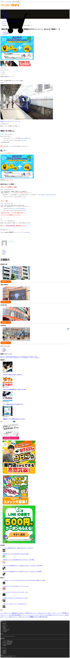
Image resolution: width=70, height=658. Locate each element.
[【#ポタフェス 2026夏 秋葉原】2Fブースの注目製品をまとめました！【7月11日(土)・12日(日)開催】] (4, 574)
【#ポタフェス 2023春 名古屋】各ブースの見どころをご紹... (14, 389)
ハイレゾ (38, 615)
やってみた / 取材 (6, 15)
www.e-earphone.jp (11, 242)
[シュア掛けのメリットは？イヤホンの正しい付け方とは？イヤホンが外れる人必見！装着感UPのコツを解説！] (4, 583)
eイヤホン (21, 613)
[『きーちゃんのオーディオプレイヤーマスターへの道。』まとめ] (4, 594)
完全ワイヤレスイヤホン (24, 616)
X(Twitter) (4, 650)
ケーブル (27, 615)
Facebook (4, 349)
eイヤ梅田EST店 (27, 613)
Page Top (2, 654)
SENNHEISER (40, 613)
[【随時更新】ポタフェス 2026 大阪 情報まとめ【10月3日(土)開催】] (4, 556)
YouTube (4, 652)
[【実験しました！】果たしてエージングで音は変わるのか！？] (4, 606)
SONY (49, 613)
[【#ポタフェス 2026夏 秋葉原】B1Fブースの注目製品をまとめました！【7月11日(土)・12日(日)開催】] (4, 568)
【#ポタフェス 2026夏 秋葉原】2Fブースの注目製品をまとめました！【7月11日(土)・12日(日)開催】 (22, 571)
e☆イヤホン (5, 34)
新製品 (4, 13)
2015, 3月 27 (23, 196)
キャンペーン (5, 12)
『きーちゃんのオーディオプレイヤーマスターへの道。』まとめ (15, 592)
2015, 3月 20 (23, 140)
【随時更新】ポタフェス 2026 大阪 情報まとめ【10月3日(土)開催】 (16, 553)
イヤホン (65, 613)
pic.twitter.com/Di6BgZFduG (21, 208)
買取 (43, 616)
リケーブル (59, 615)
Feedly (4, 351)
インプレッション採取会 (8, 615)
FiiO (31, 613)
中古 (10, 616)
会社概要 (4, 645)
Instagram (4, 350)
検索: (1, 421)
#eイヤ (14, 208)
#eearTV (1, 613)
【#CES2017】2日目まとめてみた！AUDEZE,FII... (12, 374)
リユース (63, 615)
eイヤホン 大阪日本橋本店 (8, 641)
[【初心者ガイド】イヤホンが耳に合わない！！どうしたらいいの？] (4, 588)
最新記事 (4, 10)
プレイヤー (42, 615)
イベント (4, 11)
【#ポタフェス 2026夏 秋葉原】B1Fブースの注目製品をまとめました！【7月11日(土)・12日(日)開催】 (22, 565)
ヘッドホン (48, 615)
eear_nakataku (27, 232)
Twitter (4, 348)
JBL (34, 613)
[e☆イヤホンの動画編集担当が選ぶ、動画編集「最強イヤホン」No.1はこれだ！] (4, 550)
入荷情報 (4, 14)
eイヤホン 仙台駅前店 (7, 644)
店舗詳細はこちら (6, 281)
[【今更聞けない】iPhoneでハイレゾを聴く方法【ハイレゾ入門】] (4, 600)
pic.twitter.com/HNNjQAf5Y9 (25, 138)
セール (34, 615)
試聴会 (40, 616)
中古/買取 (4, 18)
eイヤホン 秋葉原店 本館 (7, 640)
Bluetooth (14, 613)
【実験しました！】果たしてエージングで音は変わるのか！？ (15, 603)
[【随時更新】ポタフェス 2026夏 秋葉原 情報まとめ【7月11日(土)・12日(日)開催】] (4, 562)
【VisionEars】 (10, 225)
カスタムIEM (16, 615)
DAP (18, 613)
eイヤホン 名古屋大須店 (7, 643)
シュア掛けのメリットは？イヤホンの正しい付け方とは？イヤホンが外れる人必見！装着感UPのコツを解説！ (24, 580)
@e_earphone (6, 189)
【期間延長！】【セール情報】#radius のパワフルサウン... (14, 418)
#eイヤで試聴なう (41, 194)
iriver (33, 613)
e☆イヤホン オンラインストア (9, 636)
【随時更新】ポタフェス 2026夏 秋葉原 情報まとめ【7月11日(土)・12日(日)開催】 (19, 559)
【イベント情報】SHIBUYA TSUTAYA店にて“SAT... (13, 404)
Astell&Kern (5, 613)
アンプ (56, 613)
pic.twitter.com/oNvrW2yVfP (51, 194)
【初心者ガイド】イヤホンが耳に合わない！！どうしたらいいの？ (16, 586)
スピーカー (31, 615)
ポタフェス (54, 615)
